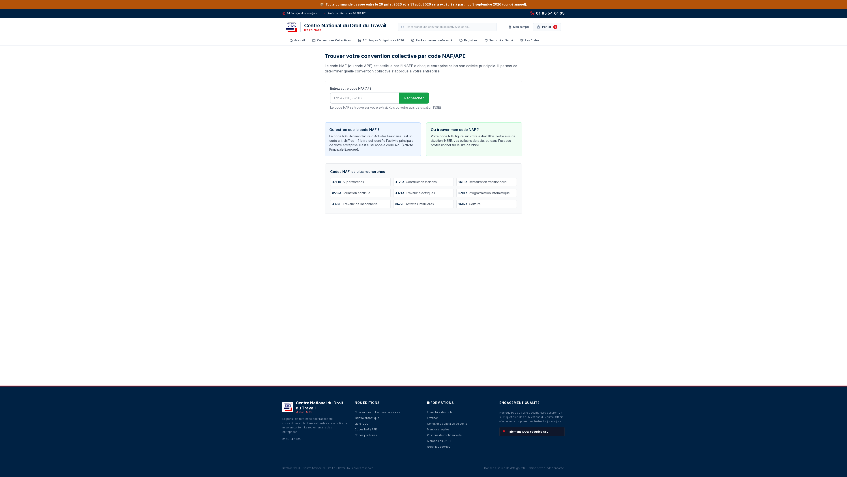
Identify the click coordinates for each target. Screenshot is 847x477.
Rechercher (414, 98)
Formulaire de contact (441, 412)
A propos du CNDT (439, 441)
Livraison (432, 418)
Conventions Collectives (334, 40)
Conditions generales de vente (447, 423)
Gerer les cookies (438, 446)
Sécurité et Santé (501, 40)
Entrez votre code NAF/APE (350, 88)
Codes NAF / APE (366, 429)
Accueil (299, 40)
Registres (470, 40)
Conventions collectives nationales (377, 412)
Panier (549, 26)
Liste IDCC (361, 423)
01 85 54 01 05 (550, 13)
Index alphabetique (367, 418)
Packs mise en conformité (434, 40)
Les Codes (532, 40)
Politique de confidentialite (444, 435)
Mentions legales (438, 429)
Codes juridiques (366, 435)
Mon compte (521, 26)
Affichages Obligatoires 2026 (383, 40)
